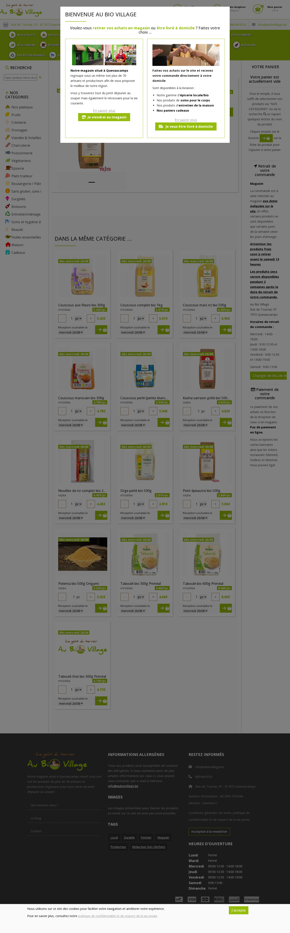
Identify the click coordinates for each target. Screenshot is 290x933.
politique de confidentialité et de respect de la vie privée (117, 916)
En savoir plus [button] (104, 110)
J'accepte (239, 910)
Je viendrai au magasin (107, 117)
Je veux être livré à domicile (189, 126)
